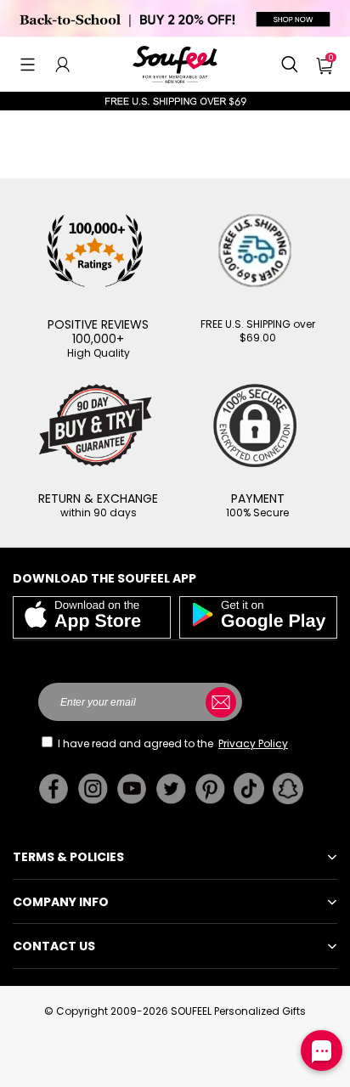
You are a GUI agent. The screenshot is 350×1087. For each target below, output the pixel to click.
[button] (27, 64)
